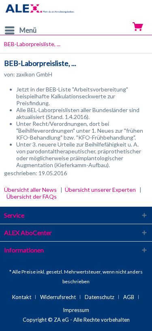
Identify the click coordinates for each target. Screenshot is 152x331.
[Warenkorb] (138, 25)
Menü (27, 30)
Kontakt (21, 297)
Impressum (76, 310)
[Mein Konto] (123, 25)
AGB (128, 297)
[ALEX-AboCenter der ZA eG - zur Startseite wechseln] (40, 11)
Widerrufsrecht (58, 297)
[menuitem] (20, 30)
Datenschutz (99, 297)
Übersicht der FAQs (31, 196)
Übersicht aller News (30, 189)
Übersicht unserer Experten (100, 189)
